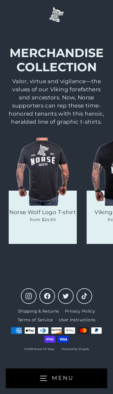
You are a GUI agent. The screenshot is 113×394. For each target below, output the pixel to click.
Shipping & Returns (38, 311)
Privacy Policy (80, 311)
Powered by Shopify (75, 349)
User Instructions (77, 320)
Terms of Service (35, 320)
